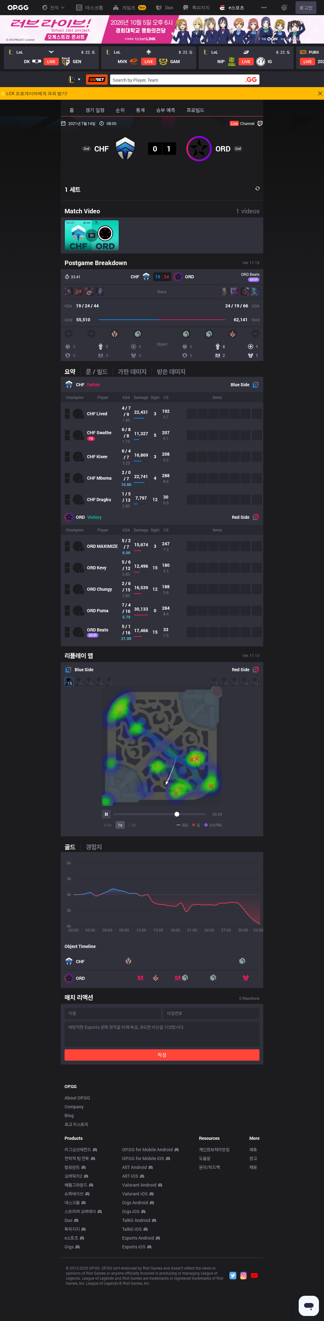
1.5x (132, 824)
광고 (253, 1158)
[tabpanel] (162, 511)
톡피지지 (72, 1229)
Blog (69, 1115)
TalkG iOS (132, 1229)
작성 (162, 1054)
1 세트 (72, 189)
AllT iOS (130, 1176)
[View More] (264, 7)
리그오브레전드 (78, 1149)
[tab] (72, 371)
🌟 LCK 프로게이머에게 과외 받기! (33, 93)
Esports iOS (134, 1247)
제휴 (253, 1149)
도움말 (204, 1158)
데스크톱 (72, 1202)
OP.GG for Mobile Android (147, 1149)
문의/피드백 (209, 1167)
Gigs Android (135, 1202)
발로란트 (72, 1167)
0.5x (108, 824)
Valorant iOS (135, 1194)
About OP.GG (77, 1098)
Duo (68, 1220)
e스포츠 (71, 1238)
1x (120, 824)
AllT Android (134, 1167)
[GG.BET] (97, 79)
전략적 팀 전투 (77, 1158)
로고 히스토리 (76, 1124)
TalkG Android (136, 1220)
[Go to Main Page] (18, 7)
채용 (253, 1167)
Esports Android (138, 1238)
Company (74, 1107)
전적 (54, 7)
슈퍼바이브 (74, 1194)
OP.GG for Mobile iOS (143, 1158)
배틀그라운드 (76, 1185)
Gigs (69, 1247)
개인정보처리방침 (214, 1149)
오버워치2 (73, 1176)
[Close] (317, 29)
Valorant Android (139, 1185)
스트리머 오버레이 (80, 1211)
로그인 (306, 7)
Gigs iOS (131, 1211)
